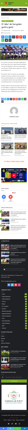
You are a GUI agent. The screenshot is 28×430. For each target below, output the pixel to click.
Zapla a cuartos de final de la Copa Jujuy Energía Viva (7, 152)
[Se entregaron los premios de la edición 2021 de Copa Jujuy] (5, 366)
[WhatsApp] (22, 99)
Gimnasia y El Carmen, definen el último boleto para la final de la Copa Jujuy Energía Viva (18, 227)
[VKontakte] (19, 99)
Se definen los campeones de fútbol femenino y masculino (6, 137)
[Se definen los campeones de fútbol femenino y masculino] (7, 130)
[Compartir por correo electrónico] (25, 99)
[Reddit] (17, 99)
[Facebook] (2, 99)
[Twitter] (5, 99)
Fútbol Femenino (6, 299)
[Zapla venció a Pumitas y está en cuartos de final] (21, 130)
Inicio (3, 18)
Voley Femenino (6, 323)
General (4, 301)
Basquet (4, 308)
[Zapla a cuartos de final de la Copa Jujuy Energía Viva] (7, 146)
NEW (3, 325)
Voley (3, 318)
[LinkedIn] (8, 99)
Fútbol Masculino (9, 21)
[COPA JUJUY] (9, 3)
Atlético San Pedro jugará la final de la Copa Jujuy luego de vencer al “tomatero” (18, 213)
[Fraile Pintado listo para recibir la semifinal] (5, 221)
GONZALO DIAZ (7, 30)
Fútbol (7, 18)
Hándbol (4, 328)
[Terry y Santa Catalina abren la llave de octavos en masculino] (21, 146)
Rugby (3, 303)
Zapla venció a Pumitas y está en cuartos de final (20, 136)
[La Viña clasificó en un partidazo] (5, 353)
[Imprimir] (2, 101)
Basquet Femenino (6, 313)
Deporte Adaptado (6, 316)
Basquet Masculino (6, 311)
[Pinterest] (14, 99)
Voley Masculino (6, 320)
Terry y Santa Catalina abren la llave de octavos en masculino (21, 152)
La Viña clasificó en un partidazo (18, 351)
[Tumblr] (11, 99)
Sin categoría (5, 306)
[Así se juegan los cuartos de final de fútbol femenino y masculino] (5, 360)
